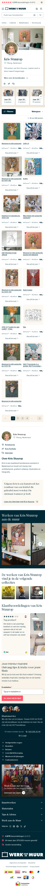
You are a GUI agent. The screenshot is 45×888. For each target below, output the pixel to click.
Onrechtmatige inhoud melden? (17, 867)
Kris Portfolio (9, 84)
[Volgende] (39, 418)
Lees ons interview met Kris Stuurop (19, 501)
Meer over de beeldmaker (14, 78)
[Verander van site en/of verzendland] (41, 2)
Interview (13, 84)
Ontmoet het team (12, 792)
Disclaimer (32, 863)
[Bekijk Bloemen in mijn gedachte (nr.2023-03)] (23, 540)
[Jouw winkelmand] (41, 9)
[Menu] (3, 9)
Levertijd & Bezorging (14, 753)
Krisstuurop (5, 84)
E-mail (24, 736)
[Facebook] (17, 826)
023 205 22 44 (34, 732)
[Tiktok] (25, 826)
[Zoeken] (40, 15)
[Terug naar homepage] (15, 8)
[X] (21, 826)
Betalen (8, 749)
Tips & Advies (9, 814)
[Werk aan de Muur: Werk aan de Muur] (42, 820)
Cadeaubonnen (11, 760)
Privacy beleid (34, 867)
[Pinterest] (14, 826)
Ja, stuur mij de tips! (12, 698)
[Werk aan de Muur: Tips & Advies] (42, 814)
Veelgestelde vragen (13, 743)
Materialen (7, 808)
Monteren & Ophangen (14, 756)
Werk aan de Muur (11, 820)
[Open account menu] (37, 8)
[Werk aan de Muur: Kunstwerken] (42, 803)
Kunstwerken (9, 802)
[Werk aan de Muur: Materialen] (42, 808)
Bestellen (9, 746)
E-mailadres (7, 687)
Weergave (36, 111)
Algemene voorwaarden (18, 863)
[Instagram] (10, 826)
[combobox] (17, 15)
